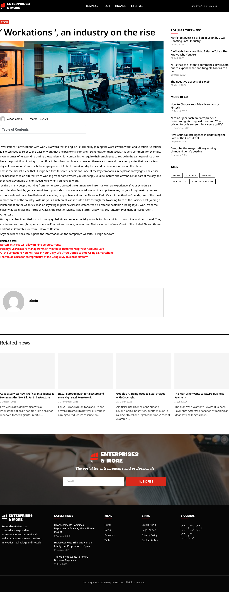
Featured (191, 175)
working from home (202, 181)
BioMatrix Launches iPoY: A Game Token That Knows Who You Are (199, 52)
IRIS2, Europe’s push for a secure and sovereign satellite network (81, 395)
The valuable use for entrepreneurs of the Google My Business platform (44, 256)
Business (92, 6)
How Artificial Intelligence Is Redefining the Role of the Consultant (198, 136)
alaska (176, 175)
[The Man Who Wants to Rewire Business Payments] (201, 371)
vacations (207, 175)
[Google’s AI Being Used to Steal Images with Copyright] (143, 371)
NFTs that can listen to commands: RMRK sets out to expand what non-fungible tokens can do (199, 68)
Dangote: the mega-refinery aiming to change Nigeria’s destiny (195, 149)
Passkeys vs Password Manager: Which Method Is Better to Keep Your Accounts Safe (52, 248)
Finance (120, 6)
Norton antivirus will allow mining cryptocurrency (30, 244)
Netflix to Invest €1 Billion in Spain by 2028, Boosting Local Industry (198, 39)
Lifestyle (137, 6)
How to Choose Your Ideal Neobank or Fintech (195, 105)
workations (179, 181)
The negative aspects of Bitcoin (190, 81)
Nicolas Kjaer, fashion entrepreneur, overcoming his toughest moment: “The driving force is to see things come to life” (197, 121)
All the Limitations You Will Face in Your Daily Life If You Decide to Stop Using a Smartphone (56, 252)
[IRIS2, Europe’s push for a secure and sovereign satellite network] (85, 371)
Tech (106, 6)
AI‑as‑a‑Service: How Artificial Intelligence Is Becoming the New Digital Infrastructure (27, 395)
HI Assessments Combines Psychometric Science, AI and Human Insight (74, 528)
